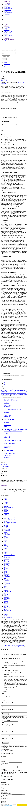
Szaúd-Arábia (7, 598)
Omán (5, 582)
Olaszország (6, 580)
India (5, 536)
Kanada (5, 548)
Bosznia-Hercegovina (9, 507)
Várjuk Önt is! (4, 468)
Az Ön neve (3, 761)
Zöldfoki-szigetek (8, 617)
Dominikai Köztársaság (9, 519)
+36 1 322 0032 (4, 464)
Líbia (5, 560)
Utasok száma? (4, 795)
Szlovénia (6, 603)
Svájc (5, 595)
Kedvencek (6, 38)
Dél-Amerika (7, 64)
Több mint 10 (4, 487)
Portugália (6, 588)
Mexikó (5, 571)
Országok (6, 24)
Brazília (5, 509)
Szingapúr (6, 601)
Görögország (7, 530)
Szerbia (5, 599)
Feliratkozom (4, 485)
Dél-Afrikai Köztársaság (9, 517)
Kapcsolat (6, 6)
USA (5, 613)
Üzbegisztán (6, 614)
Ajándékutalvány (8, 12)
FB (4, 382)
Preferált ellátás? (4, 798)
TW (4, 386)
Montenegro (6, 574)
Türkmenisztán (7, 610)
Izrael (5, 542)
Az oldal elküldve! (5, 770)
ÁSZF (5, 645)
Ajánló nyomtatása (5, 388)
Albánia (5, 498)
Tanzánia (6, 605)
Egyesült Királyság (8, 523)
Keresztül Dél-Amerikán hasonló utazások (11, 397)
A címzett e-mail (4, 763)
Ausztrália (6, 502)
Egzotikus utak (7, 10)
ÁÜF (8, 645)
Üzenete (2, 768)
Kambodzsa (6, 546)
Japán (5, 544)
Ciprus (5, 511)
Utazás (5, 62)
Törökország (7, 607)
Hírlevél (2, 477)
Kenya (5, 552)
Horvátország (7, 7)
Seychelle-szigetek (8, 591)
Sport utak (6, 11)
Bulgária (6, 510)
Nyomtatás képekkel (7, 390)
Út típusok (6, 26)
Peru (5, 65)
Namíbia (6, 575)
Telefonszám (4, 792)
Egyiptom (6, 525)
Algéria (5, 499)
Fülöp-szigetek (7, 529)
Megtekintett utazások (9, 39)
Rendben (22, 804)
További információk (8, 805)
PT (4, 385)
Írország (5, 540)
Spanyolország (7, 593)
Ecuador (6, 521)
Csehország (6, 514)
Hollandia (6, 533)
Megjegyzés (3, 801)
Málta (5, 567)
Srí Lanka (6, 594)
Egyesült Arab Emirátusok (10, 522)
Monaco (5, 572)
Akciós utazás (7, 4)
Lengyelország (7, 557)
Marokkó (6, 568)
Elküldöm (3, 769)
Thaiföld (6, 606)
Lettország (6, 559)
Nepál (5, 578)
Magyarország (7, 563)
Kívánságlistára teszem (6, 92)
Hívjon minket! (4, 459)
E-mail (2, 789)
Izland (5, 541)
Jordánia (6, 545)
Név (3, 693)
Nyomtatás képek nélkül (19, 390)
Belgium (6, 506)
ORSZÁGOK (7, 1)
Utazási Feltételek (8, 8)
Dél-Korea (6, 518)
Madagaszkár (7, 561)
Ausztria (6, 503)
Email (3, 700)
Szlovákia (6, 602)
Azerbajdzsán (7, 505)
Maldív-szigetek (7, 565)
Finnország (6, 526)
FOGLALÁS (4, 79)
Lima (5, 66)
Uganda (5, 611)
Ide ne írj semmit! (6, 707)
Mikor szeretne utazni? (6, 793)
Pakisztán (6, 584)
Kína (5, 553)
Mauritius (6, 569)
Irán (4, 538)
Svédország (6, 597)
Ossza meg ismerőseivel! (6, 379)
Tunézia (5, 609)
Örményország (7, 583)
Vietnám (6, 616)
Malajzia (6, 564)
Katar (5, 549)
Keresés (4, 59)
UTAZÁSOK (7, 3)
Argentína (6, 500)
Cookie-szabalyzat (10, 646)
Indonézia (6, 537)
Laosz (5, 556)
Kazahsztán (6, 551)
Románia (6, 590)
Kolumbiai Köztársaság (9, 555)
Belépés (5, 40)
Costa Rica (6, 513)
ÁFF (2, 645)
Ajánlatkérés (6, 14)
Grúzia (5, 532)
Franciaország (7, 528)
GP (4, 383)
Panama (5, 586)
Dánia (5, 515)
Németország (7, 576)
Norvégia (6, 579)
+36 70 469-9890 (5, 466)
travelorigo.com (19, 646)
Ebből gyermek (4, 796)
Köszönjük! (3, 716)
